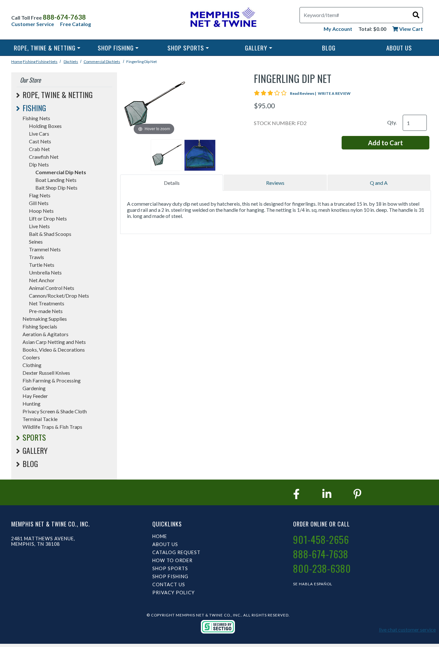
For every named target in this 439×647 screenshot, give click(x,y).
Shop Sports (185, 47)
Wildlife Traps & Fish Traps (52, 427)
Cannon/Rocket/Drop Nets (59, 295)
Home (16, 61)
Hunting (31, 403)
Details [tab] (172, 183)
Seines (36, 241)
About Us (399, 47)
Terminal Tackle (40, 419)
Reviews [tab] (275, 183)
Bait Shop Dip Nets (56, 187)
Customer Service (32, 24)
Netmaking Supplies (44, 319)
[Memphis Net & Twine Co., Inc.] (222, 18)
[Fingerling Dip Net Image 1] (166, 155)
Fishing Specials (39, 326)
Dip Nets (71, 61)
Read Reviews (303, 93)
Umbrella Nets (45, 272)
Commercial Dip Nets (102, 61)
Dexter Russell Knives (46, 373)
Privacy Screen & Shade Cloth (54, 411)
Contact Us (168, 584)
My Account (338, 29)
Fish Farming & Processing (51, 380)
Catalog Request (176, 552)
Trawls (36, 257)
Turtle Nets (41, 265)
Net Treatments (46, 303)
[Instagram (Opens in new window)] (327, 494)
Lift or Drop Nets (48, 218)
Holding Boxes (45, 126)
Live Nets (39, 226)
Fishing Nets (47, 61)
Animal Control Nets (51, 288)
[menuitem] (47, 48)
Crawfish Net (43, 157)
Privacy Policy (173, 592)
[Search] (416, 14)
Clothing (31, 365)
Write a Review (334, 93)
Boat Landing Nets (55, 180)
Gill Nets (39, 203)
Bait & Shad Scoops (50, 234)
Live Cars (39, 133)
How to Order (172, 560)
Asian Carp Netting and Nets (54, 342)
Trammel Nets (45, 249)
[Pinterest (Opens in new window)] (357, 494)
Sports (34, 437)
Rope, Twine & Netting (45, 47)
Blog (329, 47)
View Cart (410, 29)
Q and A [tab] (379, 183)
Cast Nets (40, 141)
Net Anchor (42, 280)
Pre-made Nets (46, 311)
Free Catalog (75, 24)
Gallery (256, 47)
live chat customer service (407, 629)
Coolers (31, 357)
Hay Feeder (35, 396)
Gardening (34, 388)
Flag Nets (39, 195)
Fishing (29, 61)
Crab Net (39, 149)
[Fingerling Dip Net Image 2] (199, 155)
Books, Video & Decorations (53, 349)
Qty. (392, 122)
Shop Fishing (116, 47)
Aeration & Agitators (45, 334)
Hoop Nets (41, 211)
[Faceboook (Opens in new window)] (296, 494)
